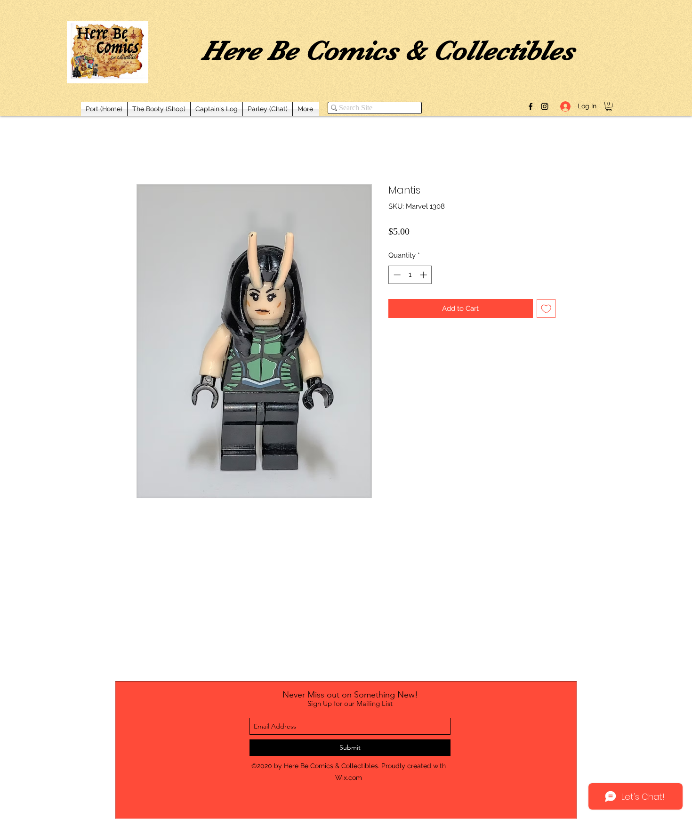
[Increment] (424, 275)
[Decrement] (396, 275)
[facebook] (530, 106)
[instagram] (544, 106)
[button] (608, 106)
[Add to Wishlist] (546, 308)
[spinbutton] (410, 275)
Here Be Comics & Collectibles (387, 50)
